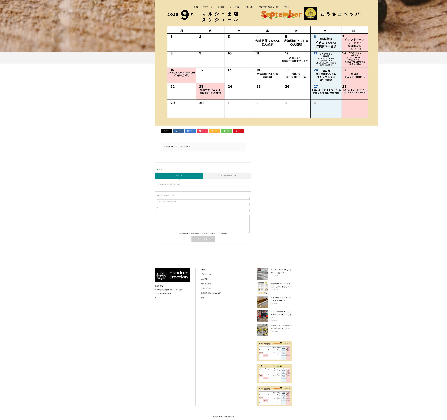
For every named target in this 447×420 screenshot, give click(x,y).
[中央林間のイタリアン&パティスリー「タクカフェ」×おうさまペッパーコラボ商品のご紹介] (262, 302)
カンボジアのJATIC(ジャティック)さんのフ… (281, 271)
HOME (195, 7)
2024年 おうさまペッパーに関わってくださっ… (281, 326)
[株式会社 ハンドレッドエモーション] (266, 63)
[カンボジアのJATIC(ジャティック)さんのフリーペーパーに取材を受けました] (262, 274)
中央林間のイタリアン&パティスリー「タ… (281, 299)
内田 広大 (174, 146)
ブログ (286, 7)
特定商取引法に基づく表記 (269, 7)
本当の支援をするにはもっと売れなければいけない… (281, 314)
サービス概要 (234, 7)
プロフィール (208, 7)
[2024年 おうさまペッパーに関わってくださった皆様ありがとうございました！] (262, 330)
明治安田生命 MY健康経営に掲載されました (280, 285)
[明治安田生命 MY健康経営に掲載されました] (262, 288)
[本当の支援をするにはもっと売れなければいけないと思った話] (262, 316)
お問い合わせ (249, 7)
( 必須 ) (166, 195)
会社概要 (221, 7)
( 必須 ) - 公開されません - (167, 201)
